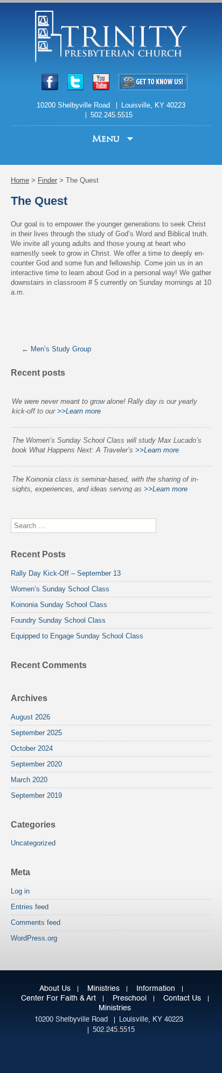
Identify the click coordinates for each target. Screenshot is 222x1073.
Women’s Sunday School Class (60, 589)
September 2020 (36, 764)
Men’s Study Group (56, 349)
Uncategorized (33, 843)
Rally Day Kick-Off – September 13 (66, 573)
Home (20, 180)
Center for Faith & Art (58, 998)
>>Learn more (79, 408)
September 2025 (36, 733)
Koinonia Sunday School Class (59, 605)
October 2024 (32, 748)
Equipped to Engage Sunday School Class (77, 636)
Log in (20, 891)
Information (155, 988)
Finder (47, 180)
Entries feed (29, 907)
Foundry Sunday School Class (58, 620)
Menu (107, 138)
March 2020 (29, 780)
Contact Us (182, 998)
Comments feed (35, 922)
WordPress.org (34, 938)
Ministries (103, 988)
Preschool (130, 998)
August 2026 (30, 717)
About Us (55, 988)
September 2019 (36, 795)
